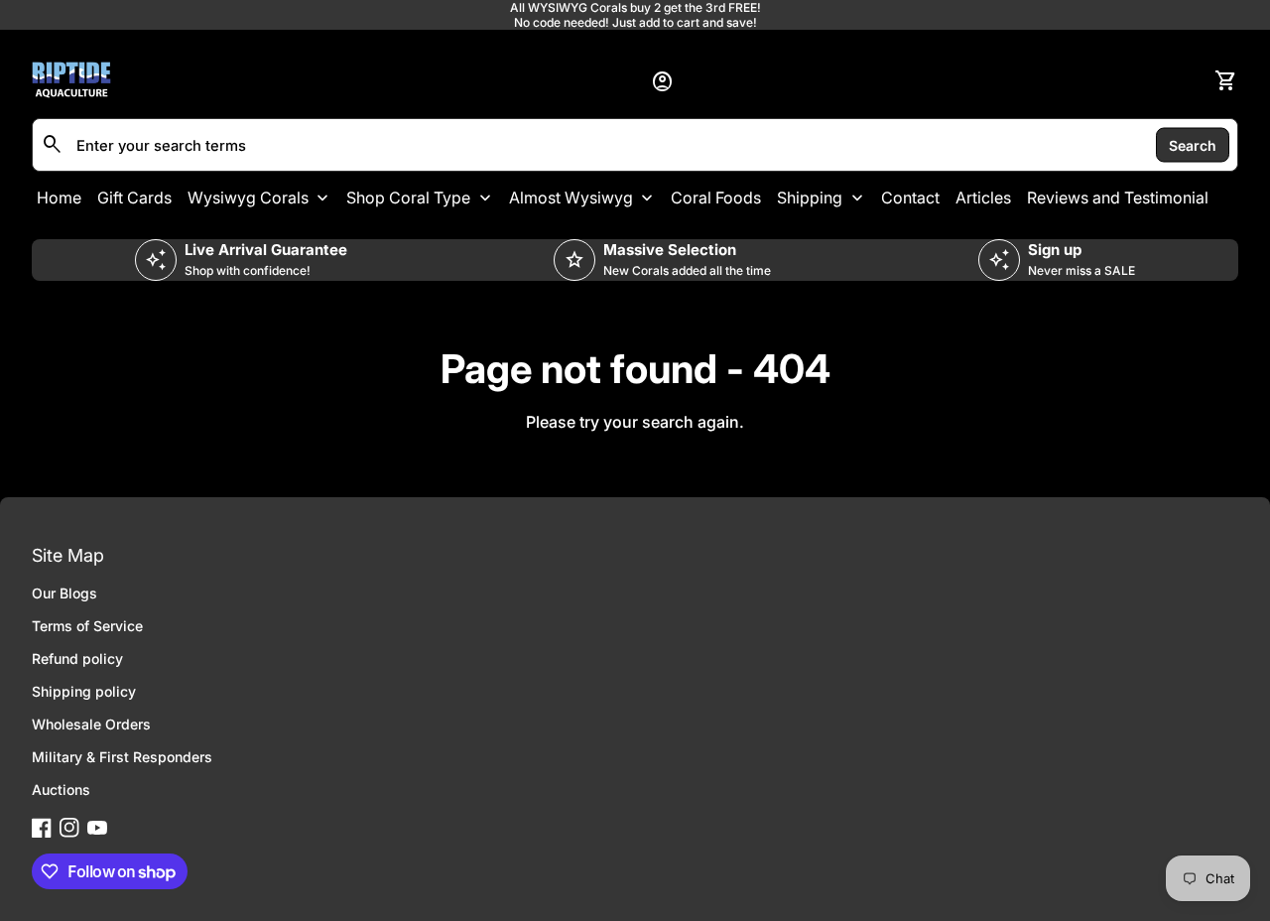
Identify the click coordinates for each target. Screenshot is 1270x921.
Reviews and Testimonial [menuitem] (1117, 197)
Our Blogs (64, 593)
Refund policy (77, 658)
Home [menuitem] (59, 197)
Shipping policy (84, 691)
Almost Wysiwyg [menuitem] (571, 197)
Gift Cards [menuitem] (134, 197)
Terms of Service (87, 625)
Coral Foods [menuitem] (716, 197)
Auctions (61, 789)
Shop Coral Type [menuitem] (408, 197)
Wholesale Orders (91, 724)
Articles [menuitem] (983, 197)
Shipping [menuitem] (809, 197)
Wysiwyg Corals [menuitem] (248, 197)
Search (1192, 144)
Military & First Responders (122, 756)
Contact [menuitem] (910, 197)
